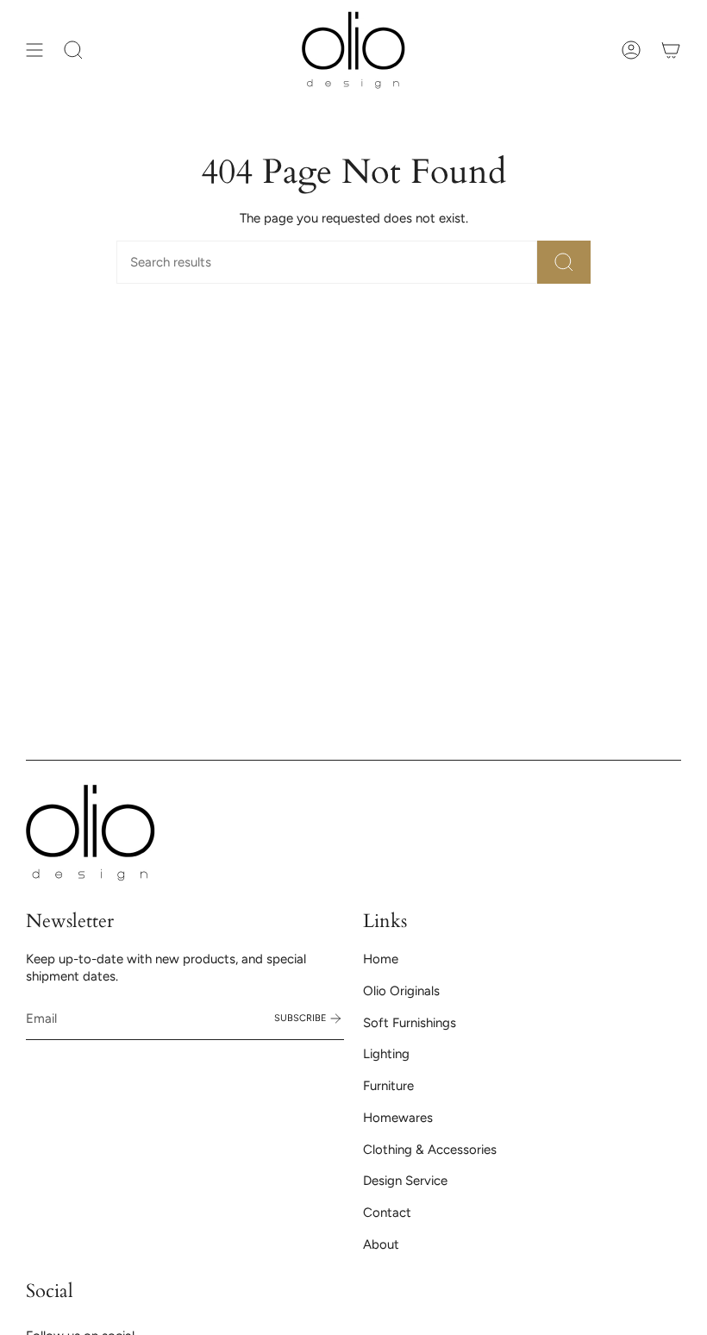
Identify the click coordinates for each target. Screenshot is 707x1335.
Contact (387, 1212)
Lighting (386, 1054)
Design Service (405, 1180)
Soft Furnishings (409, 1023)
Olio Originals (401, 991)
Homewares (398, 1117)
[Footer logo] (90, 832)
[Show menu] (34, 50)
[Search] (564, 262)
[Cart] (671, 50)
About (381, 1244)
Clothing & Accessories (430, 1149)
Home (380, 959)
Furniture (388, 1086)
